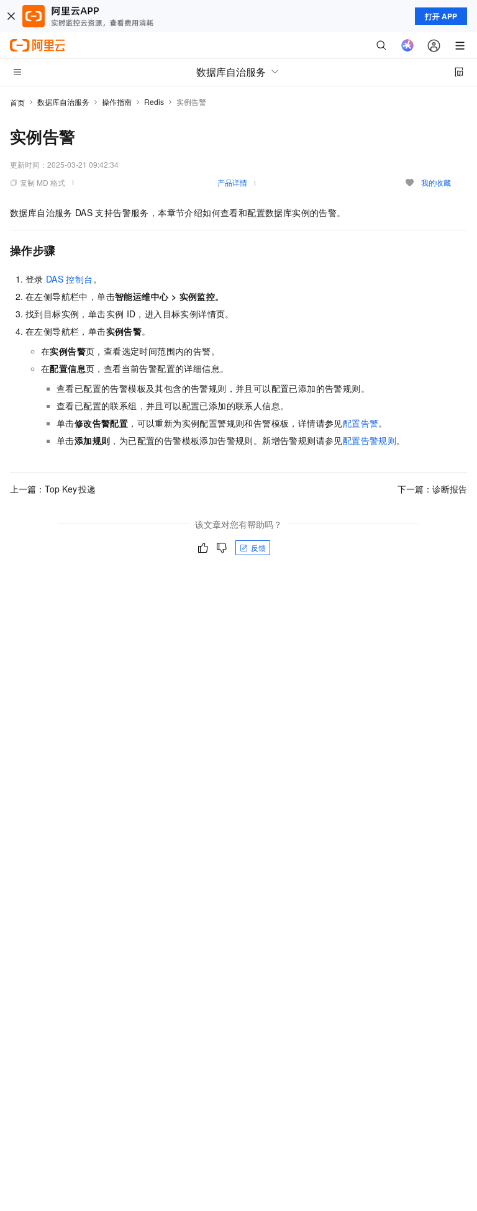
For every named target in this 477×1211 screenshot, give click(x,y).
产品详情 (232, 182)
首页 (17, 102)
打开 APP (441, 16)
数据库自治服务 (63, 101)
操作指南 (117, 101)
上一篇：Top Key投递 (53, 489)
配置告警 (361, 423)
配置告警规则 (369, 440)
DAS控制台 (69, 279)
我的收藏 (436, 182)
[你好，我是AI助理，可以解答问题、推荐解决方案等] (407, 45)
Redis (154, 101)
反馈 (258, 547)
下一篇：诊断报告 (432, 489)
